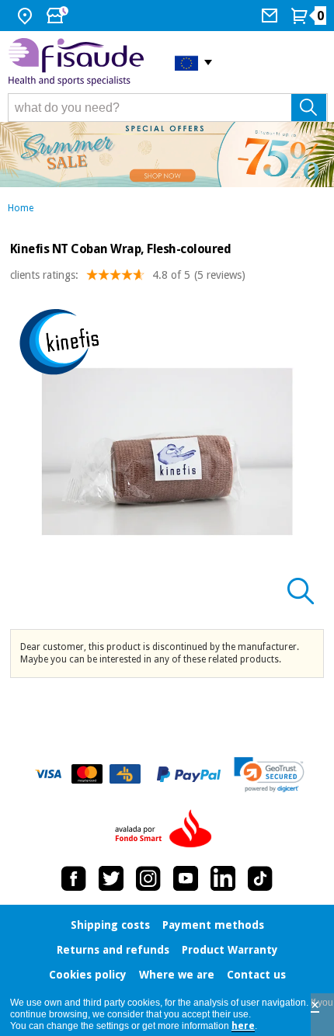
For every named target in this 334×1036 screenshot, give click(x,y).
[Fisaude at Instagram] (148, 878)
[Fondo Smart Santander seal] (167, 829)
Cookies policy (88, 974)
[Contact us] (271, 15)
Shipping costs (110, 925)
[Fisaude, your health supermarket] (79, 61)
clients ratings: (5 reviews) (127, 275)
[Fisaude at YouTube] (185, 878)
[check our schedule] (59, 15)
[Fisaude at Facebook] (73, 878)
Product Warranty (230, 950)
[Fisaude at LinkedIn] (222, 878)
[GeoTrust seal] (269, 774)
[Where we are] (27, 15)
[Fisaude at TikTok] (260, 878)
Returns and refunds (113, 950)
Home (20, 208)
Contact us (256, 974)
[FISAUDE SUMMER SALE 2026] (167, 154)
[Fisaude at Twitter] (111, 878)
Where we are (176, 974)
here (243, 1025)
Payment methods (213, 925)
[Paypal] (189, 774)
